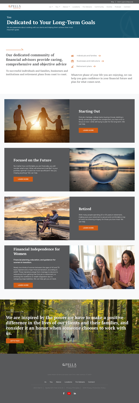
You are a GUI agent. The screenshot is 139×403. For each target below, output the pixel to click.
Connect (127, 7)
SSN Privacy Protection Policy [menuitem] (94, 388)
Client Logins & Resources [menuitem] (125, 2)
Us (50, 7)
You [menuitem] (51, 382)
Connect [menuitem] (91, 382)
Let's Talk (14, 341)
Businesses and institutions (88, 61)
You (56, 7)
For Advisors (87, 7)
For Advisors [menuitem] (80, 382)
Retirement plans (84, 66)
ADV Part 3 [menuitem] (38, 388)
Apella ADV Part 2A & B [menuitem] (54, 388)
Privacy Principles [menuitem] (72, 388)
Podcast (118, 7)
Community (99, 7)
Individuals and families (86, 56)
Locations (76, 7)
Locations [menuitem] (68, 382)
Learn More (88, 130)
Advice (65, 7)
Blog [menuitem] (112, 2)
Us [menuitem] (45, 382)
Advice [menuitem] (58, 382)
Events (109, 7)
